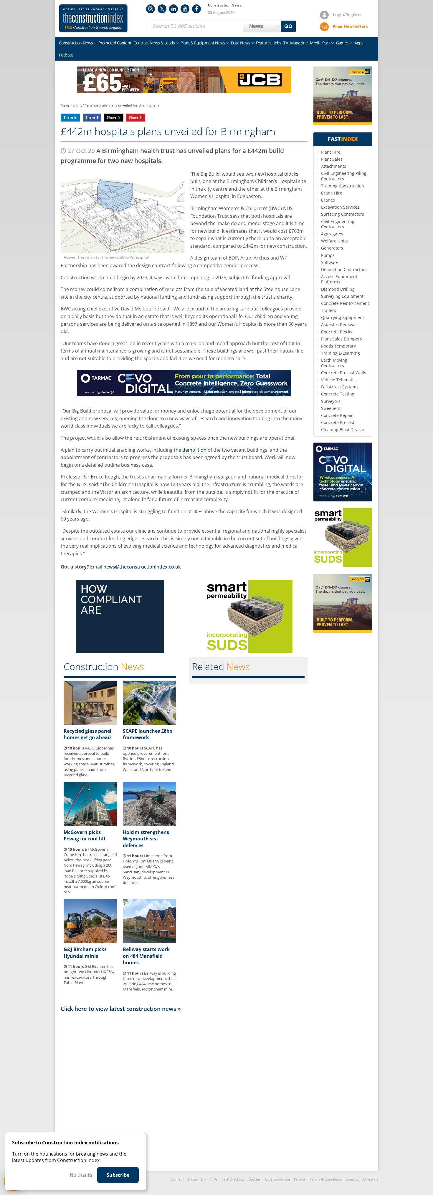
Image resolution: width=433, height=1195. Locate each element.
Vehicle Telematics (339, 380)
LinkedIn (173, 8)
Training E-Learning (340, 353)
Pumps (328, 255)
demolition (194, 450)
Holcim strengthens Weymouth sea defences (146, 839)
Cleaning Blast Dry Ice (342, 429)
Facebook (196, 8)
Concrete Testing (337, 394)
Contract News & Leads (154, 43)
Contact (177, 1179)
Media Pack (320, 43)
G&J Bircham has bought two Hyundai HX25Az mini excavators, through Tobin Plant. (89, 974)
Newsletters (350, 26)
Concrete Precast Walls (343, 372)
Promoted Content (114, 43)
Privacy (300, 1179)
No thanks (81, 1175)
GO (288, 26)
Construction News (76, 43)
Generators (332, 248)
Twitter (162, 8)
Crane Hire (331, 193)
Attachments (333, 166)
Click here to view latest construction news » (121, 1008)
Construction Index (93, 18)
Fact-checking (233, 1179)
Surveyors (331, 401)
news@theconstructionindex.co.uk (142, 567)
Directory (371, 1179)
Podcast (66, 55)
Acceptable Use (277, 1179)
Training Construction (342, 186)
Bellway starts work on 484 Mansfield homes (146, 956)
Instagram (150, 8)
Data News (240, 43)
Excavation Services (340, 207)
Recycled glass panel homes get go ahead (87, 734)
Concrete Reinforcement (345, 303)
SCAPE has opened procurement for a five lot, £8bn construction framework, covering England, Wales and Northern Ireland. (149, 758)
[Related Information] (184, 91)
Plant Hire (331, 152)
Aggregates (332, 234)
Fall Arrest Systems (339, 387)
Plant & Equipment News (203, 43)
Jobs (277, 43)
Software (329, 262)
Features (263, 43)
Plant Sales (332, 159)
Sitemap (352, 1179)
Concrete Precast (337, 422)
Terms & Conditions (326, 1179)
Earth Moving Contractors (334, 362)
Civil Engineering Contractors (337, 224)
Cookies (254, 1179)
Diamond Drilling (338, 289)
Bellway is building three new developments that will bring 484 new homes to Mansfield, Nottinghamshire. (149, 981)
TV (285, 43)
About (192, 1179)
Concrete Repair (337, 415)
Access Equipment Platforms (339, 279)
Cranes (328, 200)
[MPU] (120, 651)
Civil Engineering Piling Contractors (343, 175)
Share (68, 117)
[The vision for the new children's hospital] (122, 211)
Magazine (299, 43)
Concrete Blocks (336, 332)
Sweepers (330, 408)
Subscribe (118, 1175)
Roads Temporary (338, 346)
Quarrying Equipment (342, 317)
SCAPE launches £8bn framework (148, 734)
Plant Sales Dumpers (341, 339)
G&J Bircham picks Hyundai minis (85, 952)
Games (342, 43)
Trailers (328, 310)
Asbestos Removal (339, 324)
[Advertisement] (184, 1091)
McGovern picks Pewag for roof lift (85, 835)
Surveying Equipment (342, 296)
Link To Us (209, 1179)
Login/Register (347, 14)
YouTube (185, 8)
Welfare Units (334, 241)
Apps (358, 43)
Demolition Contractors (344, 269)
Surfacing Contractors (342, 214)
